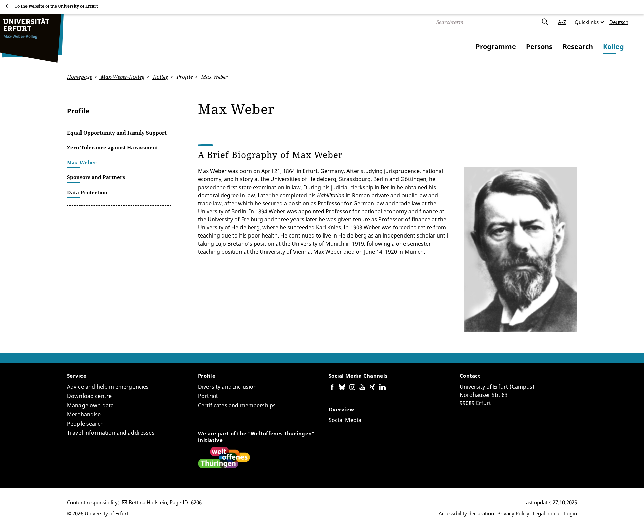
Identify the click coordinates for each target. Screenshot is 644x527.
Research (577, 46)
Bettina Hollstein (148, 502)
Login (570, 513)
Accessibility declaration (466, 513)
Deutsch (618, 22)
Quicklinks (587, 22)
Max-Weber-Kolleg (121, 76)
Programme (496, 46)
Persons (539, 46)
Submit (545, 22)
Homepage (79, 76)
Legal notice (546, 513)
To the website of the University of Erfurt (56, 6)
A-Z (562, 22)
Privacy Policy (513, 513)
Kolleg (613, 46)
